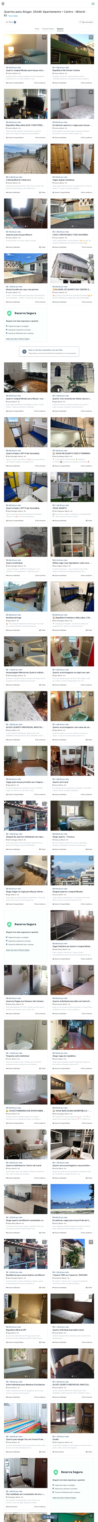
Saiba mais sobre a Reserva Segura (18, 339)
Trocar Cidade (13, 16)
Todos (37, 28)
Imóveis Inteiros (48, 28)
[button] (93, 3)
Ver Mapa (50, 1517)
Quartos (60, 28)
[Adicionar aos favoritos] (44, 37)
